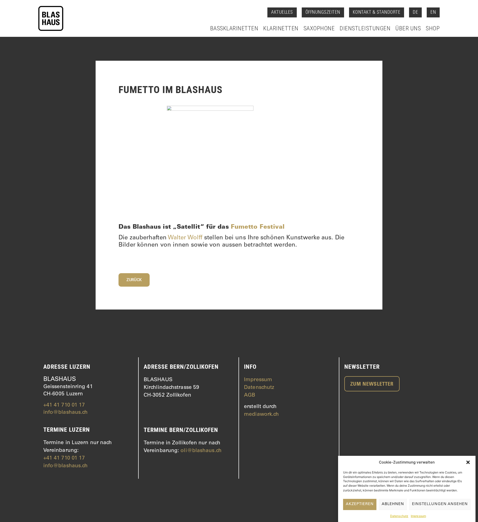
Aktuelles (282, 12)
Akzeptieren (360, 504)
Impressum (418, 516)
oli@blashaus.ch (201, 451)
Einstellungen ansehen (440, 504)
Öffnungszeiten (322, 12)
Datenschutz (399, 516)
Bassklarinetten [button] (234, 28)
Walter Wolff (185, 238)
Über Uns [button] (408, 28)
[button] (468, 462)
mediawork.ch (261, 414)
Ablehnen (393, 504)
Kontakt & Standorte (377, 12)
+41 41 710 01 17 (64, 405)
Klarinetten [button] (281, 28)
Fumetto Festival (258, 227)
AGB (249, 395)
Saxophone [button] (319, 28)
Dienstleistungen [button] (365, 28)
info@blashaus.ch (65, 412)
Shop (433, 28)
